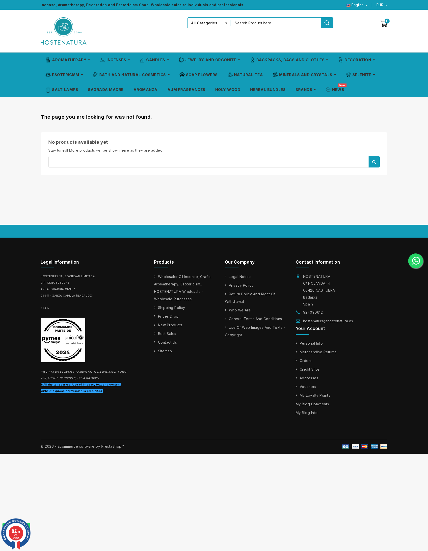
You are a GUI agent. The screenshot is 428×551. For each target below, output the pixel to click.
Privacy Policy (241, 285)
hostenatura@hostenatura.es (328, 321)
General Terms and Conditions (255, 319)
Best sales (167, 333)
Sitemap (165, 351)
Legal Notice (240, 277)
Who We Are (240, 310)
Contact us (167, 342)
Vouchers (308, 387)
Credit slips (310, 369)
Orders (306, 360)
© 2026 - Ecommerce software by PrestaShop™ (82, 446)
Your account (310, 328)
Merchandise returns (318, 352)
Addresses (309, 378)
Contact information (318, 262)
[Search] (327, 23)
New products (170, 325)
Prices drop (168, 316)
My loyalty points (315, 395)
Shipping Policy (171, 307)
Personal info (311, 343)
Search (374, 161)
